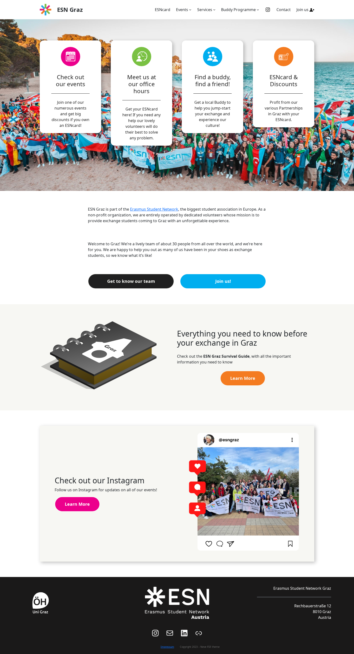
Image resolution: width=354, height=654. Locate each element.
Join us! (223, 281)
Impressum (167, 646)
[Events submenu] (190, 9)
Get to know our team (131, 281)
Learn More (242, 378)
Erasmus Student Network (154, 209)
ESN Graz (70, 9)
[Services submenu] (214, 9)
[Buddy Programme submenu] (258, 9)
